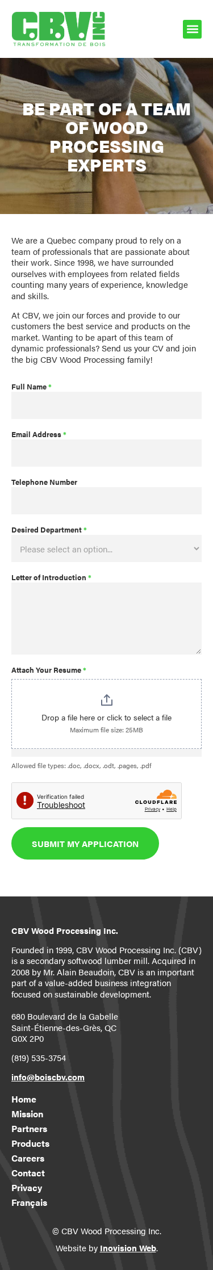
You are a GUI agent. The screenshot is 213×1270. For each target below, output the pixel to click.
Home (23, 1099)
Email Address (38, 434)
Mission (27, 1114)
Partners (29, 1128)
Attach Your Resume (48, 670)
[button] (192, 29)
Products (30, 1143)
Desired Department (49, 530)
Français (29, 1202)
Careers (27, 1158)
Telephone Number (44, 482)
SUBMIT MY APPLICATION (85, 843)
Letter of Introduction (51, 577)
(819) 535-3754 (38, 1057)
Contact (28, 1173)
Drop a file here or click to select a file (106, 717)
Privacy (26, 1187)
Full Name (31, 387)
